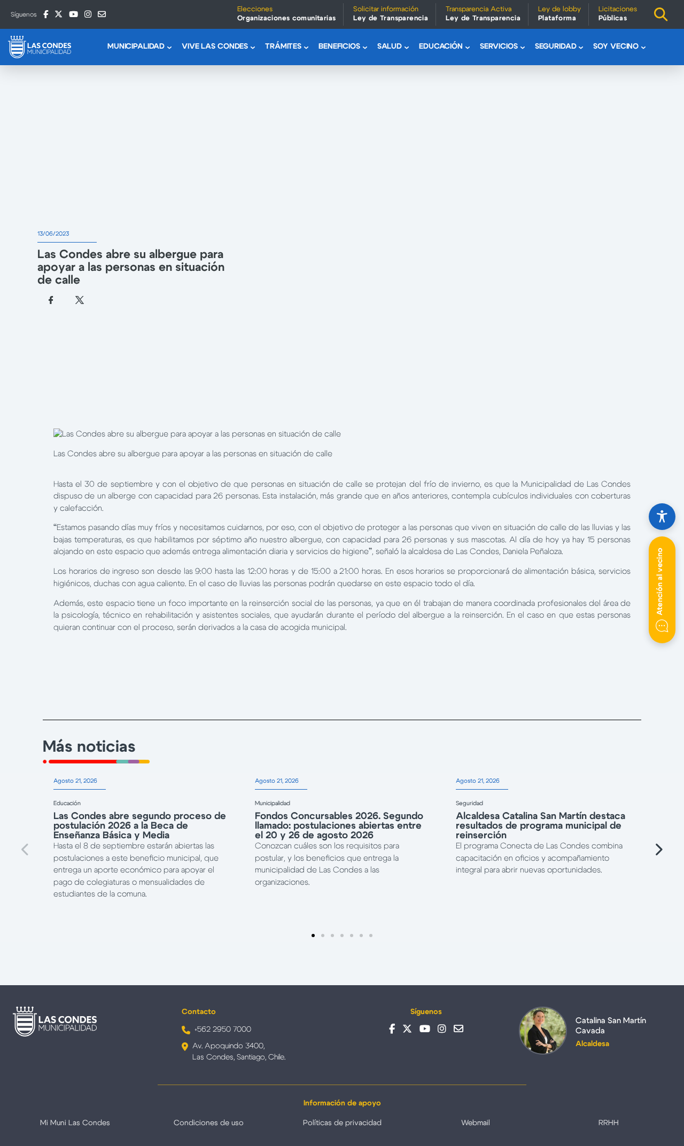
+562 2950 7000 (223, 1029)
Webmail (475, 1123)
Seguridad (556, 46)
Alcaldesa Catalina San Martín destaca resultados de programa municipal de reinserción (540, 826)
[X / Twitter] (59, 14)
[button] (25, 849)
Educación (441, 46)
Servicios (499, 46)
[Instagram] (87, 14)
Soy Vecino (616, 46)
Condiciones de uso (209, 1123)
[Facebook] (45, 14)
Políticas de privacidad (342, 1123)
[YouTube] (73, 14)
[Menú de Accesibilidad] (662, 516)
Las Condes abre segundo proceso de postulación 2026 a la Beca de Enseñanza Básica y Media (139, 826)
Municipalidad (136, 46)
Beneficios (339, 46)
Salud (389, 46)
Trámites (283, 46)
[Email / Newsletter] (102, 14)
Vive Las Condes (215, 46)
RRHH (608, 1123)
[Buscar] (661, 14)
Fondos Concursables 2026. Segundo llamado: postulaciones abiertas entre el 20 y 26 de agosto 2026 (339, 826)
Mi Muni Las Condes (75, 1123)
